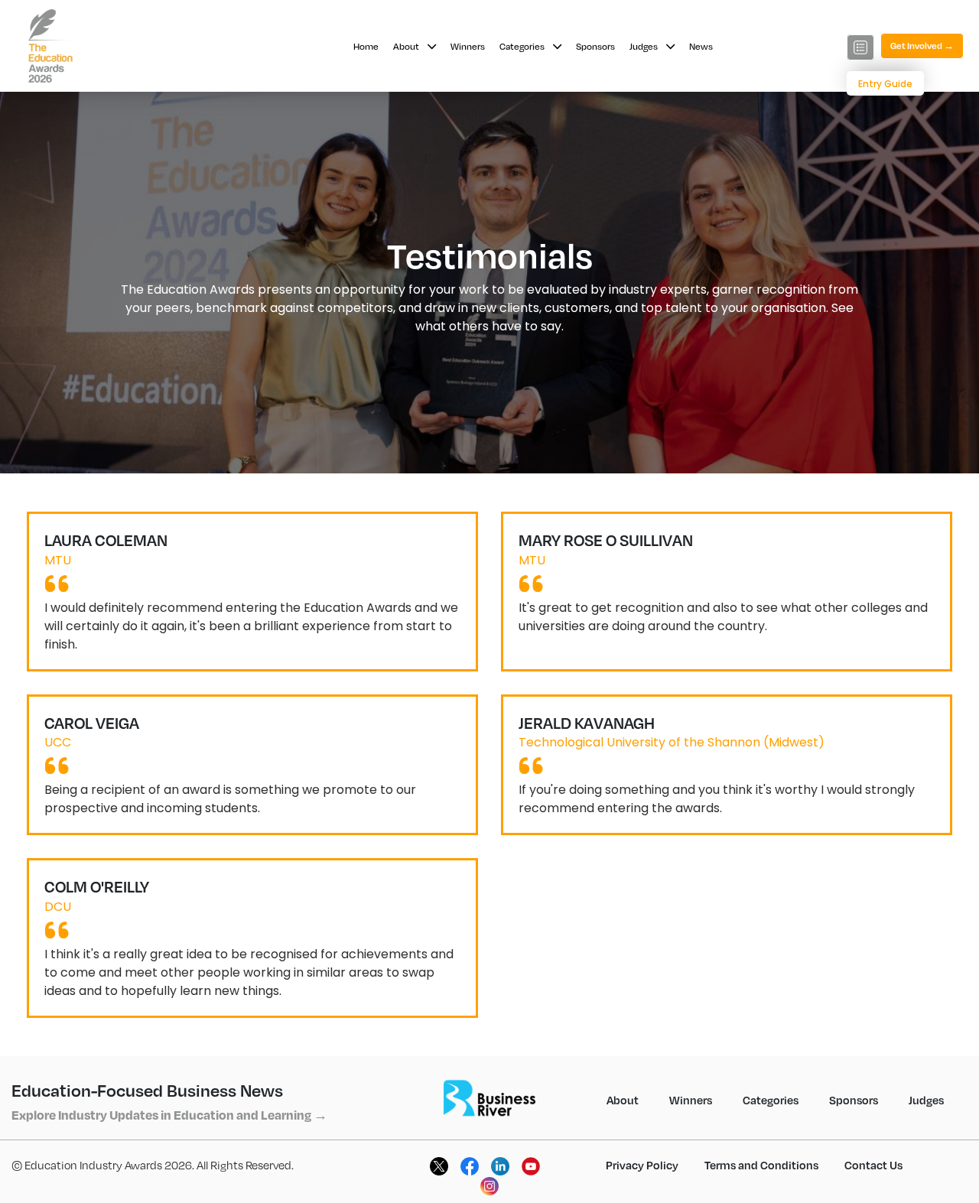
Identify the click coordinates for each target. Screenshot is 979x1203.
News (701, 46)
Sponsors (595, 46)
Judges (644, 46)
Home (366, 46)
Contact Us (873, 1165)
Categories (523, 46)
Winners (467, 46)
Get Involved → (922, 45)
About (407, 46)
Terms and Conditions (761, 1165)
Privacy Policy (642, 1165)
